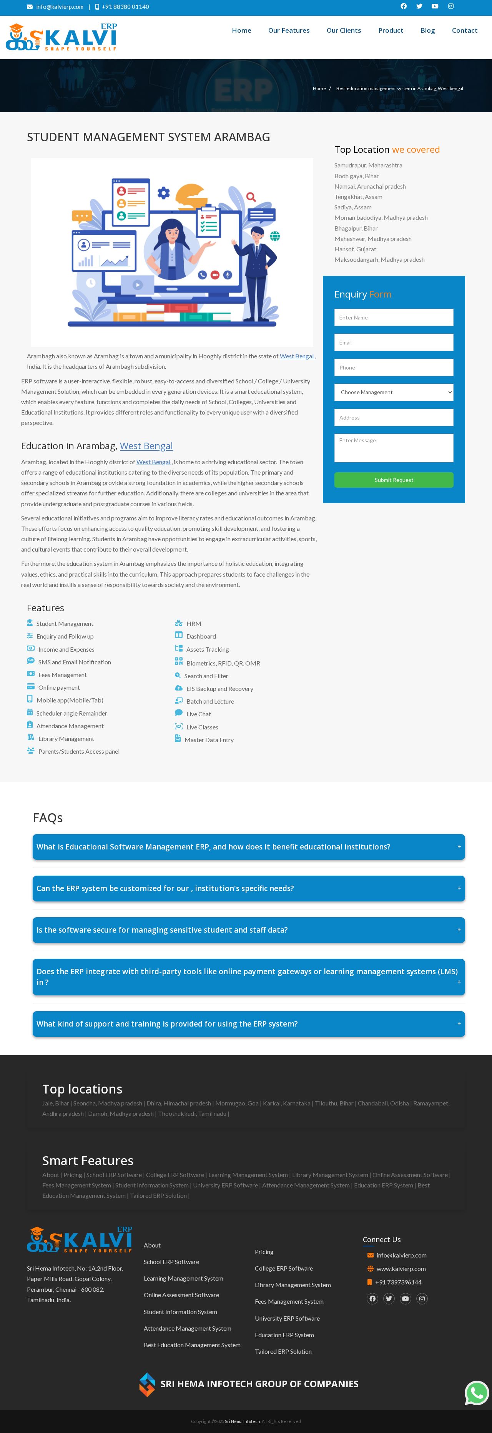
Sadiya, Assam (353, 207)
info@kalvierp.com (402, 1255)
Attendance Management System (306, 1185)
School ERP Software (114, 1174)
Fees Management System (77, 1185)
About (51, 1174)
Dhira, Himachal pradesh (179, 1103)
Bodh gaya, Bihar (356, 175)
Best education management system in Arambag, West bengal (399, 88)
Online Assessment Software (410, 1174)
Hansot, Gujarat (355, 248)
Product (391, 30)
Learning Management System (248, 1174)
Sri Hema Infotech (242, 1421)
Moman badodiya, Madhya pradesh (381, 217)
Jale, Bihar (56, 1103)
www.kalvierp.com (401, 1268)
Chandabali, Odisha (384, 1103)
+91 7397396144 (398, 1282)
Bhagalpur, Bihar (356, 228)
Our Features (289, 30)
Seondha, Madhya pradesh (108, 1103)
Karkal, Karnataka (287, 1103)
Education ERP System (384, 1185)
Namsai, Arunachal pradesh (370, 186)
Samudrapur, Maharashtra (368, 165)
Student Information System (152, 1185)
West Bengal (297, 356)
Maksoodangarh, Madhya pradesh (379, 259)
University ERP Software (226, 1185)
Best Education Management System (192, 1344)
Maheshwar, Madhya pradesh (373, 238)
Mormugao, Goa (237, 1103)
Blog (428, 30)
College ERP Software (175, 1174)
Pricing (73, 1174)
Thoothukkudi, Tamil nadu (193, 1113)
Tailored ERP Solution (159, 1195)
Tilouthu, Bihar (335, 1103)
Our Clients (344, 30)
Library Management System (330, 1174)
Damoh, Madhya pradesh (121, 1113)
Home (241, 30)
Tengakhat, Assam (358, 196)
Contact (465, 30)
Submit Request (394, 480)
